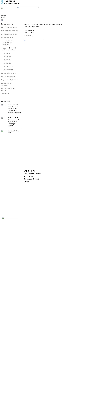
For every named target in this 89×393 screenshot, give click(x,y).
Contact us (4, 386)
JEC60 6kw (7, 53)
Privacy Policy (50, 224)
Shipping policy (50, 230)
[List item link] (22, 360)
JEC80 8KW (8, 63)
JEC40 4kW (7, 56)
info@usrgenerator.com (12, 3)
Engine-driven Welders (8, 76)
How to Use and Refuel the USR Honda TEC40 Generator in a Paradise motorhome (14, 108)
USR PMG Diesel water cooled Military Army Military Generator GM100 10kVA (32, 176)
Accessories (5, 93)
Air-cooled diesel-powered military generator (8, 42)
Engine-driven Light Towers (9, 80)
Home (26, 24)
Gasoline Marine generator (9, 31)
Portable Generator (52, 389)
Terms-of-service (51, 220)
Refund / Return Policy (53, 227)
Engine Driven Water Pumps (7, 89)
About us (4, 382)
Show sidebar (29, 30)
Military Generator (51, 386)
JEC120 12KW (8, 70)
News (3, 379)
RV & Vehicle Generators (9, 34)
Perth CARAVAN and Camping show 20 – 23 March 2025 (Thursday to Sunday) (14, 121)
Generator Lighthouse (52, 382)
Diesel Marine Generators (9, 27)
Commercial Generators (8, 73)
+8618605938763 (9, 1)
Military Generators (7, 37)
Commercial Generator (53, 379)
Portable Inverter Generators (6, 84)
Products (4, 389)
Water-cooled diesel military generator (9, 49)
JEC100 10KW (8, 66)
